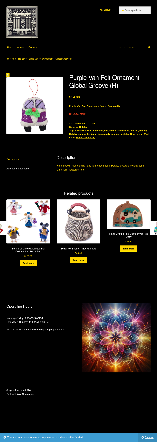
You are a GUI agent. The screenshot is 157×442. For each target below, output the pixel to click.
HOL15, (134, 130)
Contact (33, 47)
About (20, 47)
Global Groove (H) (85, 137)
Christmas (80, 130)
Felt (106, 130)
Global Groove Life (119, 130)
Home (13, 58)
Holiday (21, 58)
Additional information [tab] (18, 168)
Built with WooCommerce (20, 394)
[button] (8, 75)
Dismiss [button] (149, 437)
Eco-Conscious (95, 130)
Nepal (93, 133)
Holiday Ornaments (79, 133)
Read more (28, 263)
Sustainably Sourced (108, 133)
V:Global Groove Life (131, 133)
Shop (9, 47)
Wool (146, 133)
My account (105, 9)
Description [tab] (12, 159)
